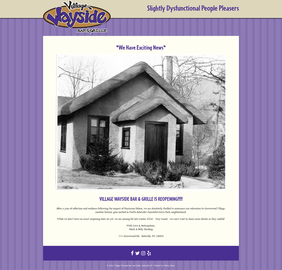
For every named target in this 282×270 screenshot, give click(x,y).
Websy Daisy (169, 265)
